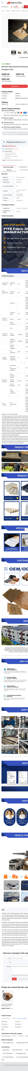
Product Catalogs (22, 1018)
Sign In (3, 160)
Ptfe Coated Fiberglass (8, 1057)
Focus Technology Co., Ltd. (18, 1065)
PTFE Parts (4, 1024)
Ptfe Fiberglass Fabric (21, 1053)
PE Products (18, 1027)
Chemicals (8, 10)
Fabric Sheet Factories (17, 1050)
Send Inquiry (14, 86)
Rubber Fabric (6, 1050)
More (2, 1060)
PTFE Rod (17, 1021)
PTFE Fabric (18, 1024)
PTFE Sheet (4, 1021)
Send (14, 979)
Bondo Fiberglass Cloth (8, 1042)
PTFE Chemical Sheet (7, 1053)
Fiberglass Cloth (24, 10)
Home (2, 10)
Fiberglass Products (15, 10)
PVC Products (4, 1027)
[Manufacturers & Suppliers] (14, 2)
